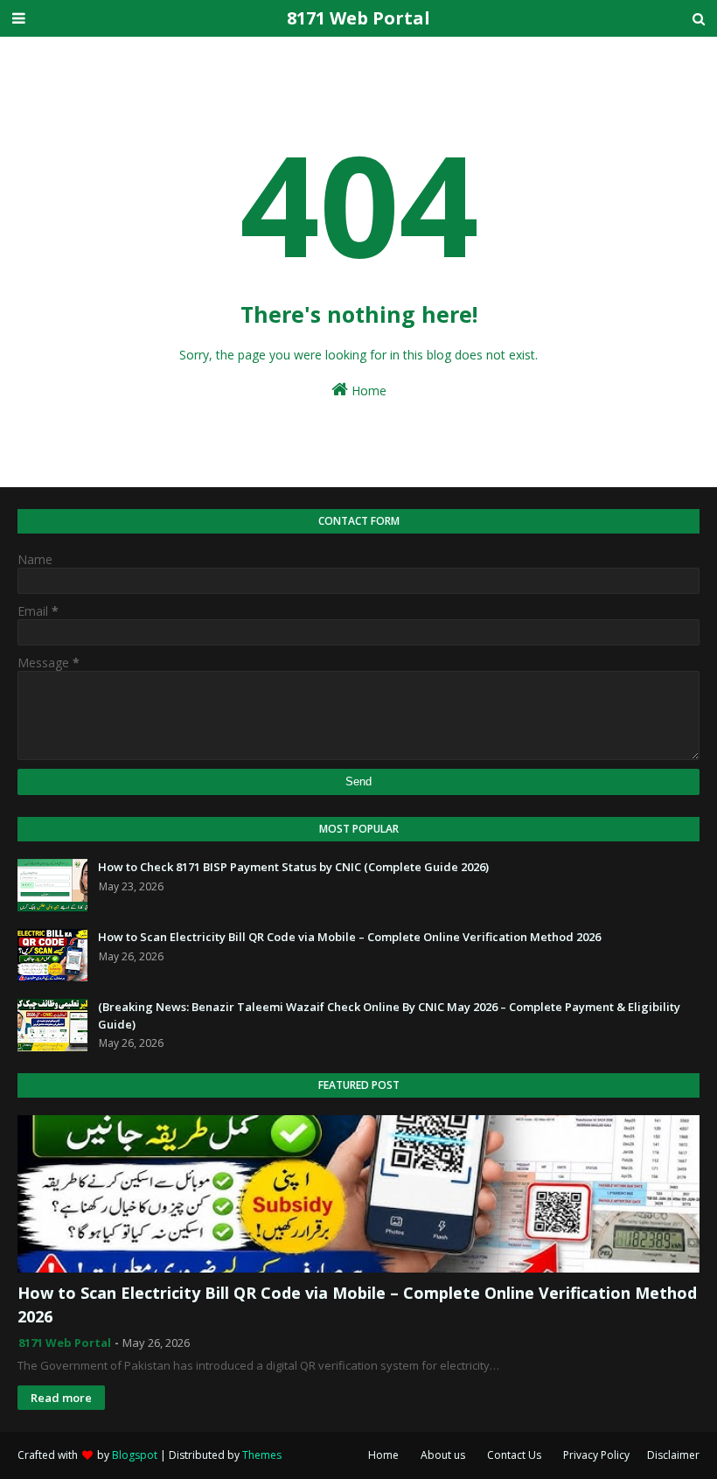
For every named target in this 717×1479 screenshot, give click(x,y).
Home (367, 390)
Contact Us (514, 1455)
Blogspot (134, 1455)
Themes (262, 1455)
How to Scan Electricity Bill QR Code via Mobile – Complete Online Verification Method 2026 (349, 937)
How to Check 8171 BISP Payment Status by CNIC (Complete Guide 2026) (293, 867)
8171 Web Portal (358, 18)
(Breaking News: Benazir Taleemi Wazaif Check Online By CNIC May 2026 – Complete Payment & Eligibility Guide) (389, 1015)
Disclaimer (673, 1455)
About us (443, 1455)
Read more (61, 1398)
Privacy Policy (596, 1455)
